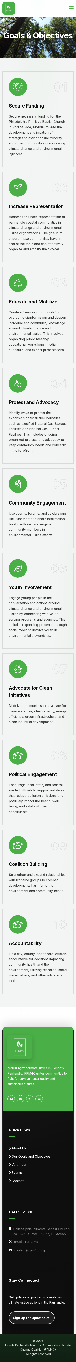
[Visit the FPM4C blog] (11, 1098)
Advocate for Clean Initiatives (30, 691)
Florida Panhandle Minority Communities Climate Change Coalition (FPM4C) (38, 1347)
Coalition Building (28, 864)
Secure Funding (26, 106)
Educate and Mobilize (33, 302)
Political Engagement (33, 774)
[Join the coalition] (29, 1098)
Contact (18, 1181)
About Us (19, 1148)
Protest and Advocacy (34, 402)
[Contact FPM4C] (20, 1098)
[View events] (39, 1098)
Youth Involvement (30, 587)
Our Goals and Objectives (31, 1156)
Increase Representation (36, 206)
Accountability (25, 943)
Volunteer (19, 1164)
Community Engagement (37, 503)
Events (17, 1173)
